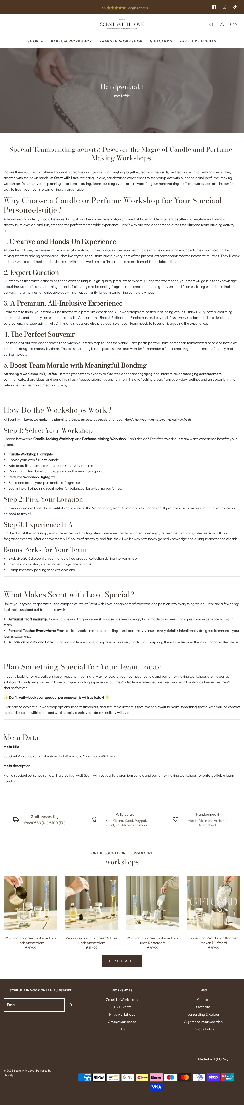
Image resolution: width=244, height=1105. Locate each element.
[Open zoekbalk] (211, 24)
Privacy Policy (203, 1029)
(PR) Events (122, 1007)
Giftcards (161, 41)
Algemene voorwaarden (203, 1021)
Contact (203, 999)
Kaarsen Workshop (121, 41)
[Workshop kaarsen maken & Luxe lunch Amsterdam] (30, 903)
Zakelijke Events (198, 41)
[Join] (71, 1005)
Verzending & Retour (203, 1014)
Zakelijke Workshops (122, 999)
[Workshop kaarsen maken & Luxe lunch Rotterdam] (152, 903)
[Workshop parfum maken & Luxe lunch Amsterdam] (91, 903)
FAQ (121, 1029)
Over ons (203, 1007)
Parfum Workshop (71, 41)
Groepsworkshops (122, 1021)
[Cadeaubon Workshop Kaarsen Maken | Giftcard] (213, 903)
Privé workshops (122, 1014)
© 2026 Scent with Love (19, 1070)
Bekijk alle (122, 961)
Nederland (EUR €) (213, 1059)
